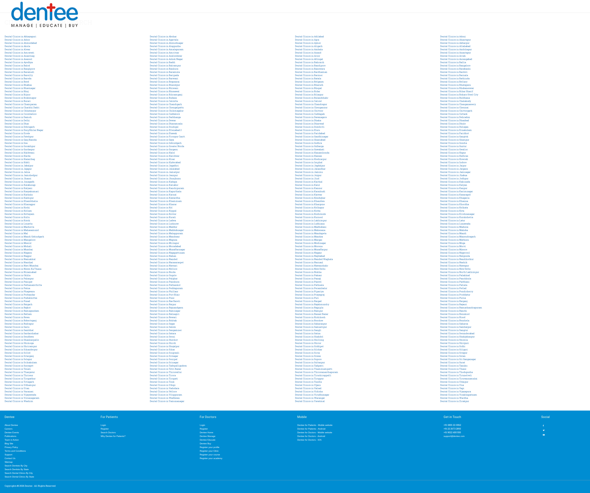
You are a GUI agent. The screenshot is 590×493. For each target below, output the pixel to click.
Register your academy (211, 458)
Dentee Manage (207, 436)
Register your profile (209, 447)
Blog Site (9, 443)
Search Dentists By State (17, 469)
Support (8, 454)
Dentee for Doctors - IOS (309, 440)
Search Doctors (108, 432)
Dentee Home (206, 432)
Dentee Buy (205, 443)
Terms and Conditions (15, 451)
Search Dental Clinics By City (19, 473)
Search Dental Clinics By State (19, 476)
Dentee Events (12, 432)
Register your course (210, 454)
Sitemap (9, 462)
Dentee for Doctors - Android (311, 436)
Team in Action (12, 440)
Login (103, 425)
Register (105, 429)
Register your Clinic (209, 451)
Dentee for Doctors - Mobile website (314, 432)
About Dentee (11, 425)
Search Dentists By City (16, 465)
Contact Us (10, 458)
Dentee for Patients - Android (311, 429)
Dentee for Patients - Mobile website (314, 425)
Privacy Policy (11, 447)
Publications (10, 436)
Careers (8, 429)
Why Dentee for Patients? (113, 436)
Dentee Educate (207, 440)
